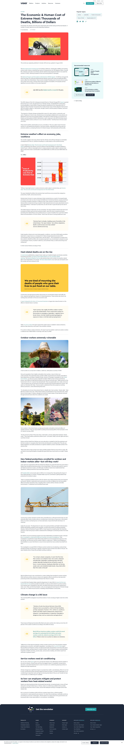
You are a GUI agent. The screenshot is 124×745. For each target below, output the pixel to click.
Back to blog (79, 100)
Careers (51, 733)
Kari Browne (25, 29)
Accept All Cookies (104, 742)
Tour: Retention (77, 729)
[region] (62, 742)
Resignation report (40, 731)
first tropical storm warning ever (30, 68)
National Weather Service (34, 258)
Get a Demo (90, 3)
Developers (38, 735)
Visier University (39, 733)
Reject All (94, 742)
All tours (75, 733)
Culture (79, 14)
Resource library (39, 729)
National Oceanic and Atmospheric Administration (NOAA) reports (39, 76)
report (62, 102)
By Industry (23, 729)
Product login (65, 722)
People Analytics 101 (91, 18)
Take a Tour (99, 3)
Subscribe (89, 94)
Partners (51, 731)
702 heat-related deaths (45, 259)
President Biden (26, 473)
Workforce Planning (25, 722)
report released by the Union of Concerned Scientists (35, 301)
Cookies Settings (85, 742)
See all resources (80, 94)
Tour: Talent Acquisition (79, 731)
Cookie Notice (15, 743)
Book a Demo (76, 722)
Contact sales (65, 729)
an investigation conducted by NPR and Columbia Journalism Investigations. (41, 537)
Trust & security (53, 729)
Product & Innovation (96, 14)
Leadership (86, 14)
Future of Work (81, 18)
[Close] (122, 742)
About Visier (52, 722)
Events (37, 722)
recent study (25, 255)
